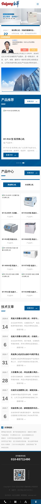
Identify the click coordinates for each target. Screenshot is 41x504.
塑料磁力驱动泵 (6, 432)
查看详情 (9, 155)
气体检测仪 (5, 435)
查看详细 (20, 329)
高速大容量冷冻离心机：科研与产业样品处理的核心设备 (25, 318)
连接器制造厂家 (31, 444)
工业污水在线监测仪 (18, 444)
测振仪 (3, 438)
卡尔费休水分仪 (15, 435)
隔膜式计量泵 (32, 432)
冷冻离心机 (29, 185)
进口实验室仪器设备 (19, 441)
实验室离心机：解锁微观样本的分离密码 (25, 408)
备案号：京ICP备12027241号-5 (22, 490)
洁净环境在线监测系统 (14, 438)
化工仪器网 (16, 495)
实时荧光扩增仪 (6, 441)
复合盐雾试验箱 (33, 441)
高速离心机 (12, 185)
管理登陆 (24, 495)
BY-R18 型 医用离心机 (13, 139)
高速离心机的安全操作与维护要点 (25, 354)
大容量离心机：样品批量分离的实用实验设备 (25, 372)
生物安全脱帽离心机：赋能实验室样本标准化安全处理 (25, 390)
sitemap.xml (32, 495)
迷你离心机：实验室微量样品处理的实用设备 (24, 30)
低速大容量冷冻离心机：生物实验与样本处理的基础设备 (25, 336)
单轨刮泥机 (5, 447)
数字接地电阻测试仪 (19, 432)
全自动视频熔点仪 (28, 435)
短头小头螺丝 (5, 444)
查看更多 (30, 101)
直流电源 (26, 438)
